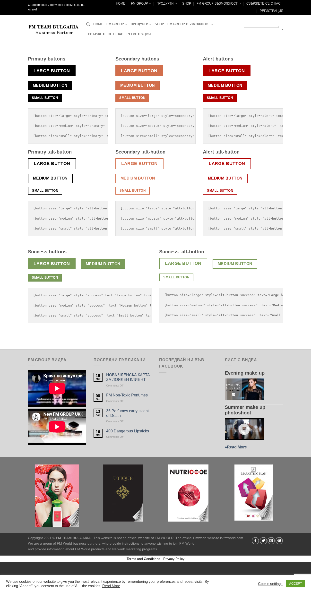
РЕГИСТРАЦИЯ (271, 11)
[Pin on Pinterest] (279, 540)
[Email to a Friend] (271, 540)
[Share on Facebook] (255, 540)
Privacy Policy (173, 559)
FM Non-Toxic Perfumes (127, 395)
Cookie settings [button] (270, 584)
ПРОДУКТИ (164, 3)
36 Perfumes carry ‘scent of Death (127, 413)
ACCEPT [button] (295, 583)
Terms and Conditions (143, 559)
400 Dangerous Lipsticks (127, 431)
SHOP (186, 3)
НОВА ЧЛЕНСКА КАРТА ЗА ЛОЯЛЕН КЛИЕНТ (128, 377)
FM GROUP (139, 3)
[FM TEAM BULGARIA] (53, 29)
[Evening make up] (244, 389)
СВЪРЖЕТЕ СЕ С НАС (263, 3)
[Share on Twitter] (263, 540)
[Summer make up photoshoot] (244, 429)
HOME (120, 3)
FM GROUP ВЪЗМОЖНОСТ (217, 3)
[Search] (88, 24)
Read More (237, 447)
